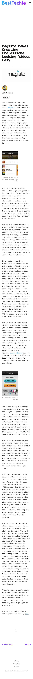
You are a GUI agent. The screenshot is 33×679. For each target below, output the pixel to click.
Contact (16, 667)
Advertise (16, 664)
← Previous (7, 644)
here (27, 614)
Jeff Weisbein (7, 93)
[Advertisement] (16, 22)
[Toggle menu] (30, 2)
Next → (28, 644)
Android (6, 97)
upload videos (15, 353)
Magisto (11, 108)
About (16, 661)
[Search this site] (26, 2)
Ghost (26, 671)
